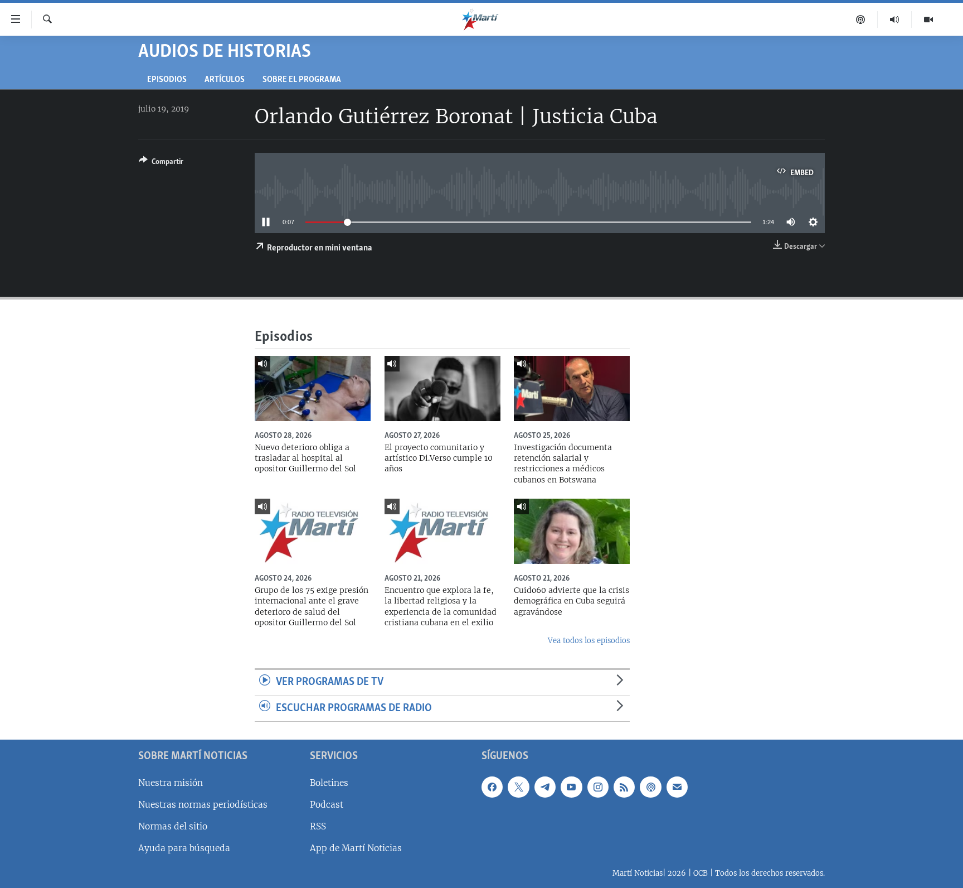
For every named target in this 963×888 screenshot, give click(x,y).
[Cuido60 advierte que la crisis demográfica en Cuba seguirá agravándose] (572, 531)
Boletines (329, 783)
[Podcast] (861, 19)
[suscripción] (677, 787)
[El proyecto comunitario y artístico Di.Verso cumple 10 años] (442, 388)
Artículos (225, 80)
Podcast (326, 804)
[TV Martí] (928, 19)
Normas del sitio (172, 826)
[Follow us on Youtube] (571, 787)
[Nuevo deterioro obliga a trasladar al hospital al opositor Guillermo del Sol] (313, 388)
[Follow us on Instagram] (598, 787)
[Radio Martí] (895, 19)
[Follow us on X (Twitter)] (518, 787)
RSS (318, 826)
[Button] (161, 163)
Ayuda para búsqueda (184, 848)
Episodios (167, 80)
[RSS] (624, 787)
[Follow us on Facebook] (492, 787)
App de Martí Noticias (356, 848)
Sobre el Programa (301, 80)
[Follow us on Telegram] (545, 787)
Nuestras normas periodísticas (203, 804)
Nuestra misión (170, 783)
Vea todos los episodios (589, 640)
